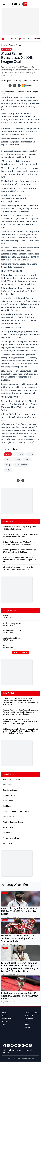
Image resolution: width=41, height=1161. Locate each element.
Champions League (13, 459)
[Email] (30, 1045)
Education (6, 1021)
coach (27, 459)
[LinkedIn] (23, 1045)
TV (26, 1021)
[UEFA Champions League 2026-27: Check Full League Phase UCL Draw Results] (20, 991)
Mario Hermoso (21, 465)
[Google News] (26, 1045)
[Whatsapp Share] (19, 85)
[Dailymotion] (12, 1045)
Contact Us (27, 1050)
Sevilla (8, 470)
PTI (5, 81)
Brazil (8, 454)
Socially (25, 39)
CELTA (30, 454)
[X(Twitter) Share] (14, 85)
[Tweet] (22, 480)
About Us (6, 1050)
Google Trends (9, 610)
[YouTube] (15, 1045)
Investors (6, 1052)
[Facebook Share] (10, 85)
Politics (4, 1016)
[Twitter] (8, 1045)
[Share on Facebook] (18, 480)
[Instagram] (19, 1045)
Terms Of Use (16, 1050)
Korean (27, 1027)
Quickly (12, 39)
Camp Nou (19, 454)
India (5, 1013)
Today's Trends (20, 652)
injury (8, 465)
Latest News (8, 522)
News (4, 1024)
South (27, 1024)
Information (6, 1019)
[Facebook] (4, 1045)
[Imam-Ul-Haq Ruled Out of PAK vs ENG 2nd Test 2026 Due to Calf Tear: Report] (20, 906)
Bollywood (29, 1016)
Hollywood (29, 1019)
